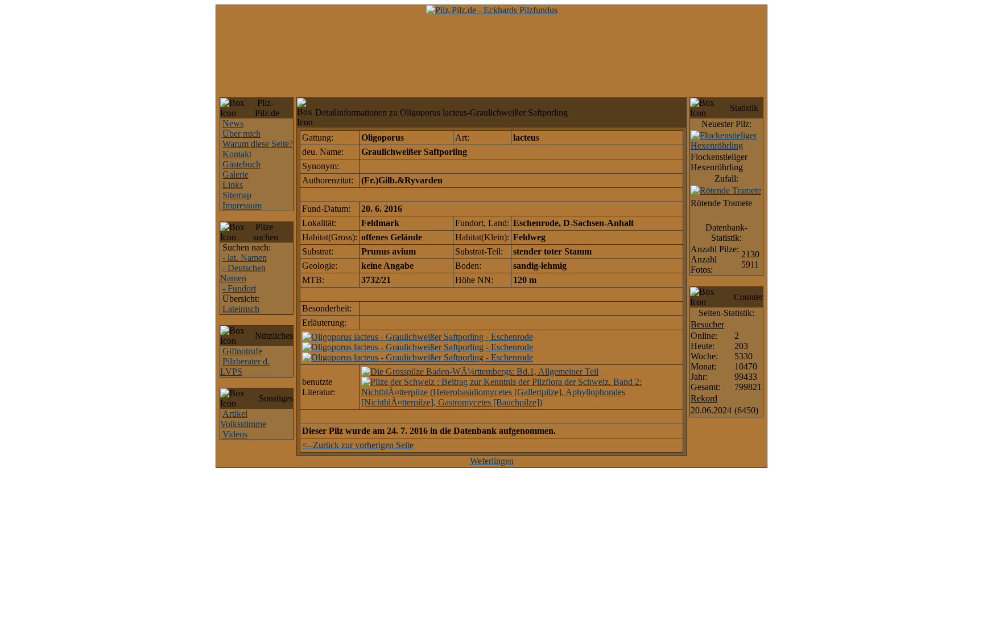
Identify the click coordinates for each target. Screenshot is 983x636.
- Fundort (239, 288)
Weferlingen (492, 461)
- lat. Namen (244, 257)
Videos (234, 434)
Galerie (235, 174)
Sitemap (236, 195)
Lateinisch (240, 309)
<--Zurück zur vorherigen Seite (358, 445)
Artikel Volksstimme (243, 419)
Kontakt (236, 154)
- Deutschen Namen (243, 273)
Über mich (241, 133)
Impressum (242, 205)
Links (232, 185)
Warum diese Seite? (257, 144)
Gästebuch (241, 164)
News (232, 123)
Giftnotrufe (242, 351)
